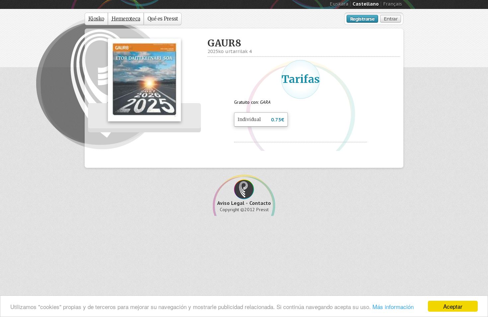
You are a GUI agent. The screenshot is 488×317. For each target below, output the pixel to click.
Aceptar (452, 306)
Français (392, 4)
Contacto (260, 203)
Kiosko (96, 19)
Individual (261, 119)
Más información (393, 306)
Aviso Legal (230, 203)
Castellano (366, 4)
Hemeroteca (126, 19)
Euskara (339, 4)
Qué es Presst (162, 19)
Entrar (390, 19)
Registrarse (362, 19)
